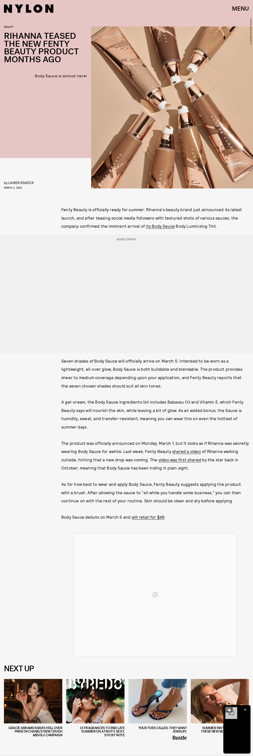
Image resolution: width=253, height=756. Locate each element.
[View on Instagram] (155, 595)
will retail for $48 (148, 516)
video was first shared (179, 459)
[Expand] (229, 710)
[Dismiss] (245, 710)
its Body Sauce (160, 226)
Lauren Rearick (21, 183)
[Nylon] (28, 8)
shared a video (186, 451)
